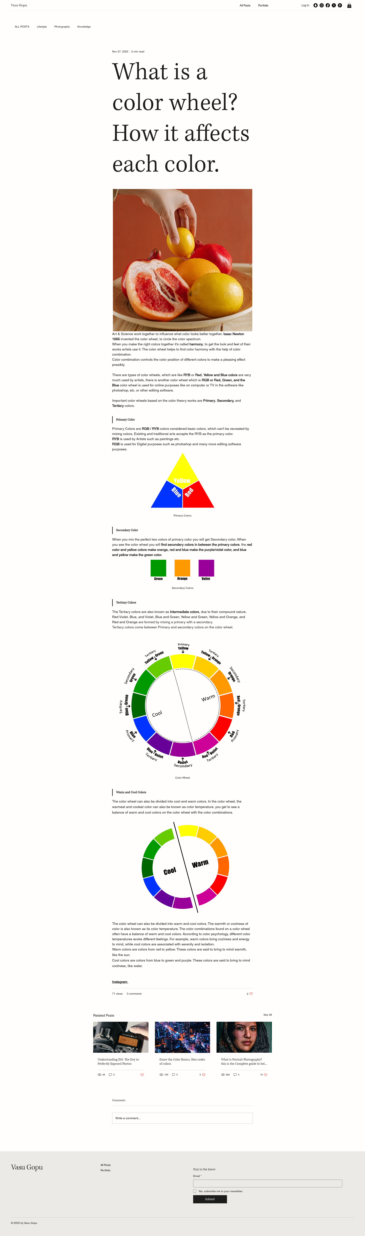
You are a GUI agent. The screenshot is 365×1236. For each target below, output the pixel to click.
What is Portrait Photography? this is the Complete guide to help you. (243, 1061)
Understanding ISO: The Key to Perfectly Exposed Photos (118, 1061)
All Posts (106, 1164)
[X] (334, 5)
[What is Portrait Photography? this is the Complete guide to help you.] (244, 1037)
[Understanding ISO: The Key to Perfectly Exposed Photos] (120, 1037)
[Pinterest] (340, 5)
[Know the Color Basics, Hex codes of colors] (182, 1037)
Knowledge (84, 26)
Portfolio (105, 1170)
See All (267, 1014)
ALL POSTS (22, 26)
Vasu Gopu (19, 5)
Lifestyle (42, 26)
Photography (62, 26)
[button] (349, 5)
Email (197, 1175)
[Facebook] (328, 5)
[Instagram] (322, 5)
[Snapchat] (315, 5)
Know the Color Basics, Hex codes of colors (182, 1061)
